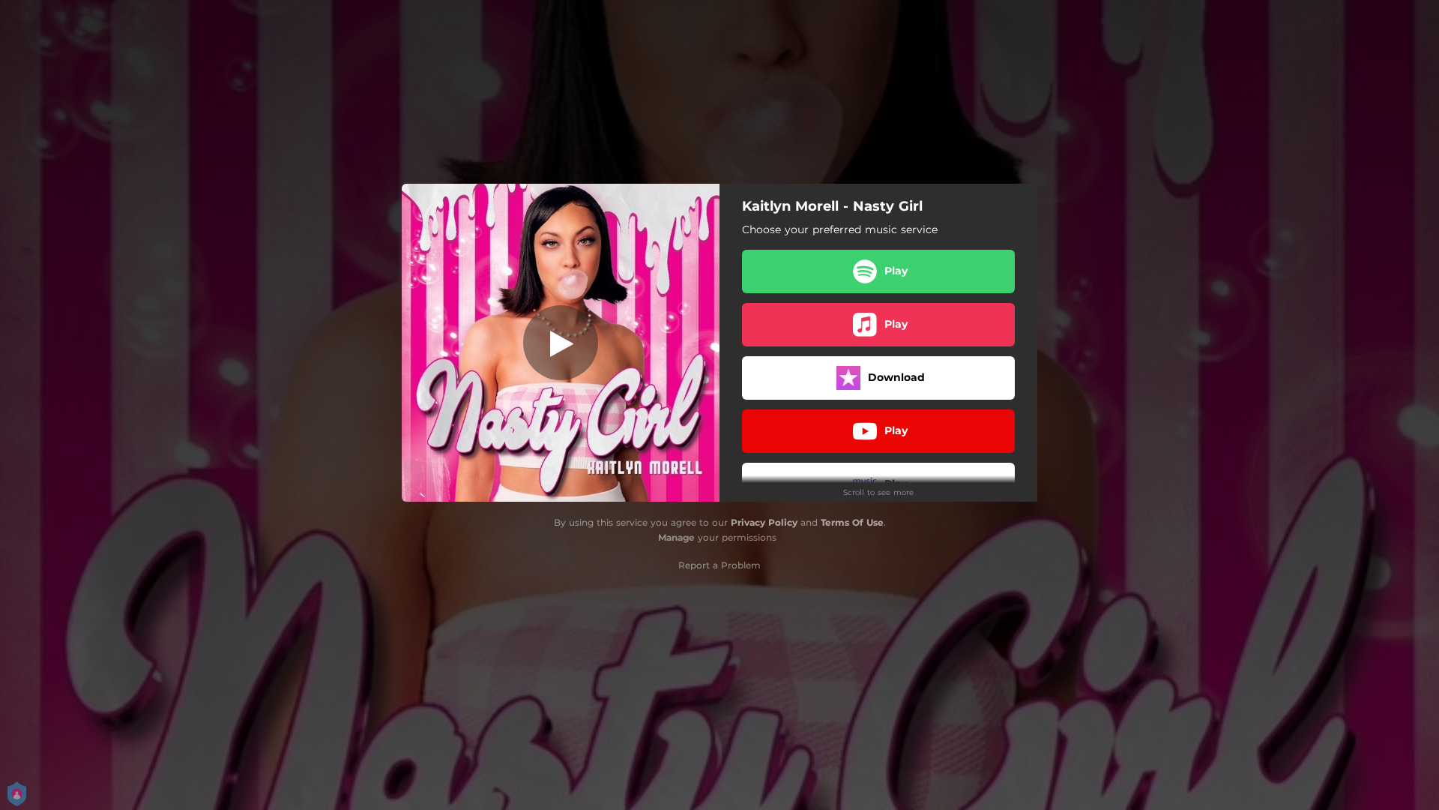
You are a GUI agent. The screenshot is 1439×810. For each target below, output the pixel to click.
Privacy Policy (764, 522)
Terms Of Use (852, 522)
